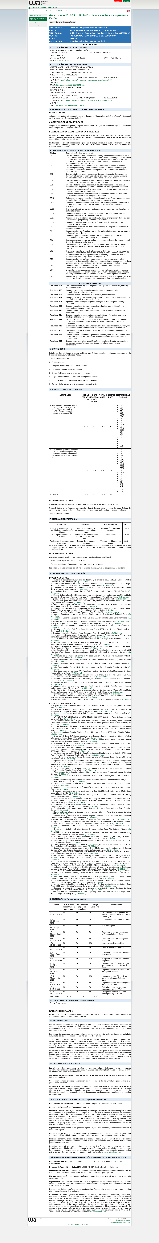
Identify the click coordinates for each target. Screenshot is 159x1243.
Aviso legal (119, 1222)
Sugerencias (126, 1222)
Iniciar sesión (118, 1)
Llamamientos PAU (35, 25)
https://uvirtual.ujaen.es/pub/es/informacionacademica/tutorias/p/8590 (85, 100)
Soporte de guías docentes (123, 1220)
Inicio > (31, 10)
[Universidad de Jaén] (79, 3)
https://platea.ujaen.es (63, 60)
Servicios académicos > (39, 10)
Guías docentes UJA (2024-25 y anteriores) (38, 18)
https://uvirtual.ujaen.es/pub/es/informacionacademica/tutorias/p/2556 (85, 80)
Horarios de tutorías (35, 22)
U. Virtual (126, 1)
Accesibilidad (112, 1222)
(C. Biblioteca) (83, 582)
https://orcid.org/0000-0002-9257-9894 (71, 85)
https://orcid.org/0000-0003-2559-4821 (71, 105)
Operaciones (52, 8)
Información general (39, 8)
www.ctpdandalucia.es (112, 1152)
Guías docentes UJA (35, 15)
